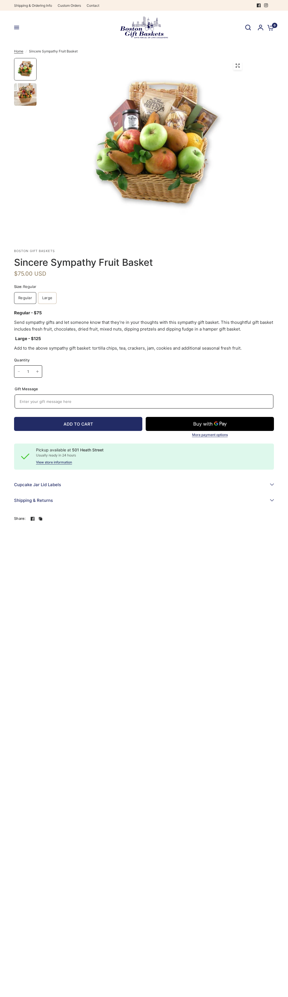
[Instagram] (266, 5)
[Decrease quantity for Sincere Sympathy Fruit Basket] (18, 371)
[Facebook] (258, 5)
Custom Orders (69, 5)
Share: (20, 518)
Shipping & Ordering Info (33, 5)
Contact (93, 5)
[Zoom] (237, 65)
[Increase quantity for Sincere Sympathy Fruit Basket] (37, 371)
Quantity (22, 360)
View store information (54, 462)
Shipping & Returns (33, 500)
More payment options (210, 435)
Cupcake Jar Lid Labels (37, 484)
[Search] (248, 27)
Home (18, 51)
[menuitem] (34, 5)
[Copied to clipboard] (40, 518)
